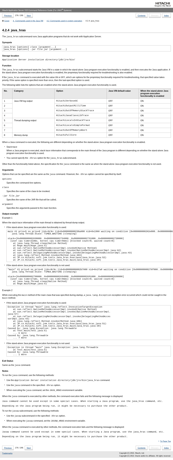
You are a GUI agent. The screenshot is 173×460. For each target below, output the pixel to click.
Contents (141, 15)
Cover (6, 21)
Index (166, 15)
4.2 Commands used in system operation (64, 21)
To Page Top (165, 441)
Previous (8, 15)
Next (29, 15)
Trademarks (7, 453)
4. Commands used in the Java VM (28, 21)
